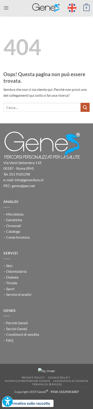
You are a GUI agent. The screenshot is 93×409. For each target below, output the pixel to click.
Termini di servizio (47, 384)
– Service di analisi (17, 294)
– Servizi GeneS (15, 329)
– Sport (9, 289)
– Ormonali (12, 225)
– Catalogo (11, 231)
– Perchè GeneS (15, 323)
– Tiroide (10, 283)
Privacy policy (33, 377)
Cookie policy (59, 377)
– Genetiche (12, 220)
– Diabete (11, 277)
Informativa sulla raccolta (28, 403)
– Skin (8, 265)
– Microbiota (13, 214)
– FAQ (8, 340)
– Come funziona (16, 237)
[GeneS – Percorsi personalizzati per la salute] (46, 8)
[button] (6, 7)
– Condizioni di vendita (21, 334)
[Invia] (85, 107)
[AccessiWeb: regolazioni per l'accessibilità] (7, 401)
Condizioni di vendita (70, 381)
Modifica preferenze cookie (27, 381)
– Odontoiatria (15, 271)
